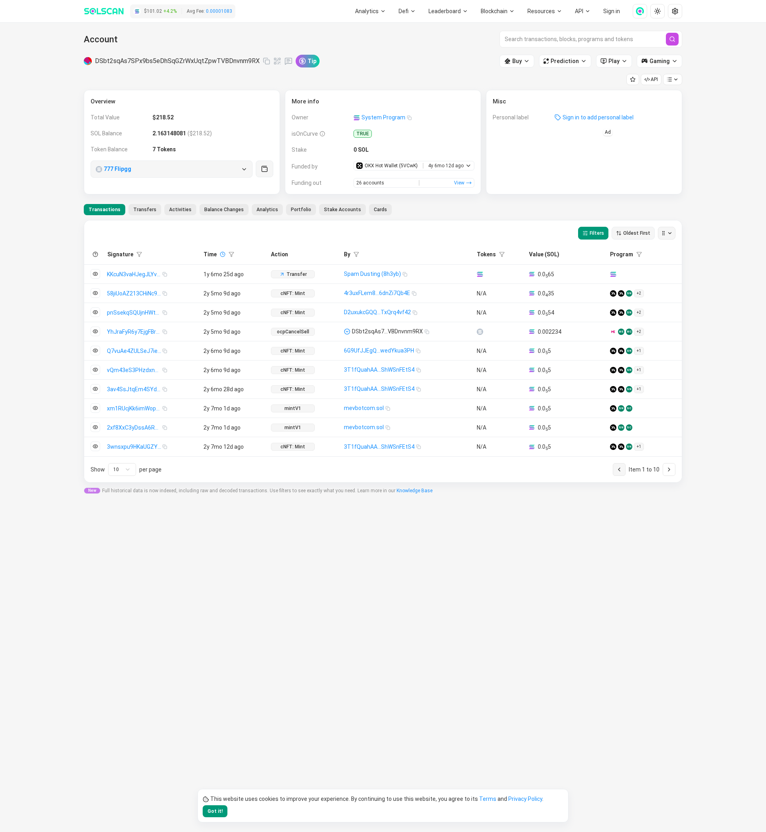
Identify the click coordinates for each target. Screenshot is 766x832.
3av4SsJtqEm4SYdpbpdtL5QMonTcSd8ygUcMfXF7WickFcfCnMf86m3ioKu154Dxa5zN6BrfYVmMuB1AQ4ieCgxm (134, 389)
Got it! (215, 811)
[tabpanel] (383, 351)
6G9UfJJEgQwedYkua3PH (379, 350)
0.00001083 (219, 11)
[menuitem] (370, 11)
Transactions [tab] (104, 209)
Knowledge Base (414, 490)
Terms (487, 799)
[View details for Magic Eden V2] (613, 332)
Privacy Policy (525, 799)
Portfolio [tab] (301, 209)
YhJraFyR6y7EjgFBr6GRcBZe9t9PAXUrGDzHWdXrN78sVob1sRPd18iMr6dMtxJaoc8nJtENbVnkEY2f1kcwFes (134, 332)
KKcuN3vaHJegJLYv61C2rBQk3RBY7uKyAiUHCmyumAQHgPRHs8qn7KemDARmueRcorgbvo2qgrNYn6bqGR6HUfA (134, 274)
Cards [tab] (380, 209)
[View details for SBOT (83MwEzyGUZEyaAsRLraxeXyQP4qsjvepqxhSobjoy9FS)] (480, 332)
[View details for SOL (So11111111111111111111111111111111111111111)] (480, 274)
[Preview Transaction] (95, 274)
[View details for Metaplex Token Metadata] (621, 293)
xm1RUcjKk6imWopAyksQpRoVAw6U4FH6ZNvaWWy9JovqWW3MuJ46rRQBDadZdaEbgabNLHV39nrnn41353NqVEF (134, 408)
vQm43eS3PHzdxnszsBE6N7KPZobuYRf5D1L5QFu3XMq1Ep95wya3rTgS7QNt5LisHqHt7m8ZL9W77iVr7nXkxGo (134, 370)
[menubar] (498, 11)
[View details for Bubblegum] (613, 293)
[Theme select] (657, 11)
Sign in (611, 11)
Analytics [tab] (267, 209)
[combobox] (122, 469)
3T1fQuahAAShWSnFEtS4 (379, 369)
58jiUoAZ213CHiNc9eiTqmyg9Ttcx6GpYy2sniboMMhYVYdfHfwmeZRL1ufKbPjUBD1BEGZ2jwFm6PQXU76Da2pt (134, 293)
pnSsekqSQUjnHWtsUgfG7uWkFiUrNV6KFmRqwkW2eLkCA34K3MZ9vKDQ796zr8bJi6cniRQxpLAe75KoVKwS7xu (134, 312)
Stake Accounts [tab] (342, 209)
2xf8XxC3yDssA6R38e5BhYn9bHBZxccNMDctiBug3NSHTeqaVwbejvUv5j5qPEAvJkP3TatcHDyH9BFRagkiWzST (134, 427)
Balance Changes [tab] (224, 209)
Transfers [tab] (144, 209)
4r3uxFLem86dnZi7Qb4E (377, 293)
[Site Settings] (675, 11)
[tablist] (238, 209)
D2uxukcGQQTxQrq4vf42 (377, 312)
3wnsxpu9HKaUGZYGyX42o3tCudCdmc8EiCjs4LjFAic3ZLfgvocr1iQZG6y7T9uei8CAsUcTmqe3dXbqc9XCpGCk (134, 447)
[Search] (672, 39)
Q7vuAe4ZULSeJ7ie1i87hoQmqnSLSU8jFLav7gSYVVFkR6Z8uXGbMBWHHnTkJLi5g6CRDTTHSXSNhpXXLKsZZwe (134, 351)
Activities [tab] (180, 209)
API (654, 79)
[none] (636, 11)
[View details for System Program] (613, 274)
